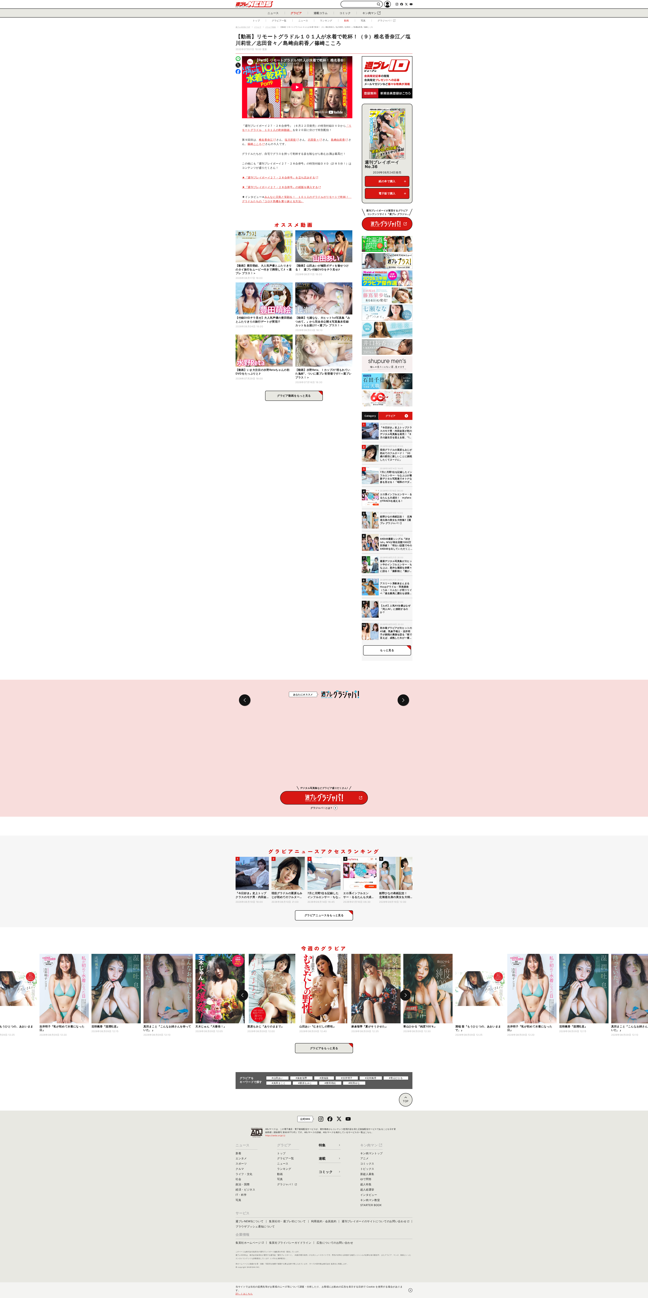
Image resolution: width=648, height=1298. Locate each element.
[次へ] (405, 995)
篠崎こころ (255, 144)
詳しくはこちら (244, 1293)
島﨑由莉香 (338, 139)
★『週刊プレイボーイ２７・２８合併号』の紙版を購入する (280, 187)
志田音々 (313, 139)
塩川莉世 (290, 139)
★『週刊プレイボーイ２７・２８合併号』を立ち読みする (278, 177)
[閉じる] (410, 1290)
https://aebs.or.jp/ (275, 1135)
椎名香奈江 (266, 139)
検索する (378, 4)
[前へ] (242, 995)
